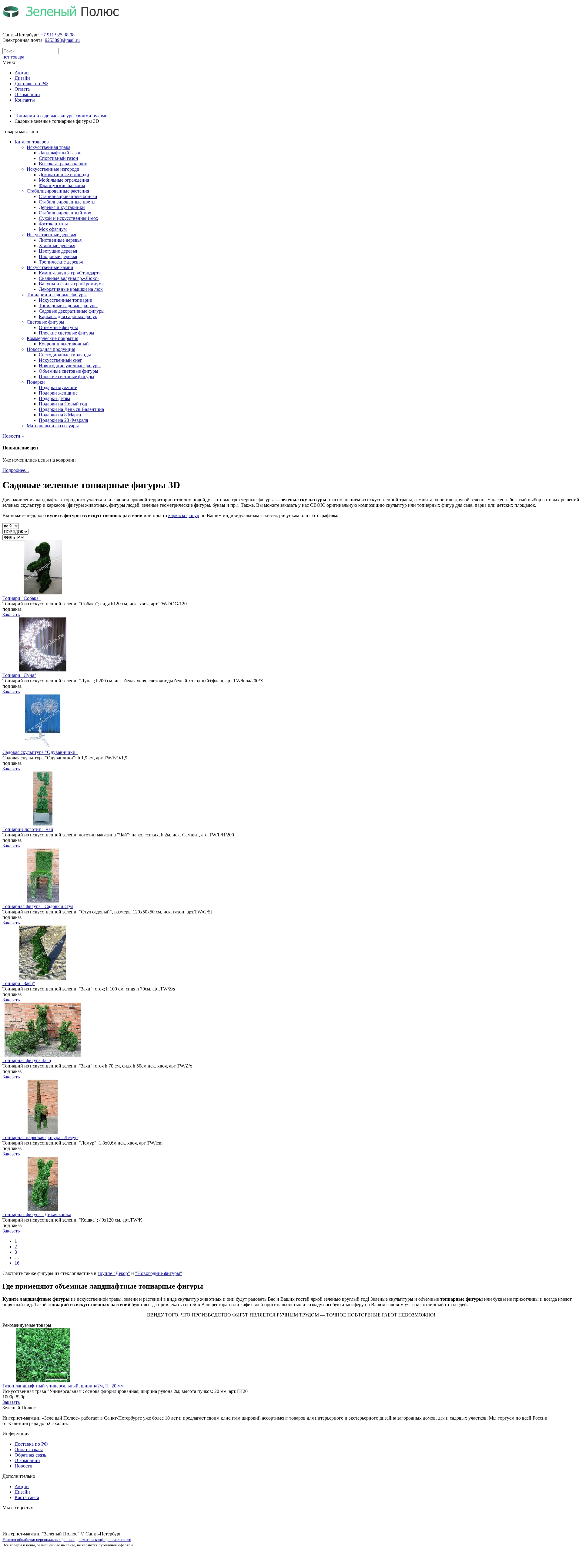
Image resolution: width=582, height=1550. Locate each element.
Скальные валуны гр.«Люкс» (69, 278)
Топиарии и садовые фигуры (57, 294)
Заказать (11, 614)
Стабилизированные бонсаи (68, 196)
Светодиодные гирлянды (65, 354)
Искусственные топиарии (65, 300)
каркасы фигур (183, 515)
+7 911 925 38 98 (58, 34)
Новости (23, 1465)
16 (17, 1263)
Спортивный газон (58, 158)
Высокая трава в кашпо (63, 163)
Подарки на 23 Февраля (63, 420)
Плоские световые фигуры (66, 332)
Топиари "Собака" (21, 598)
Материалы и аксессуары (53, 425)
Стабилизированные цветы (67, 201)
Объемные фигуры (58, 327)
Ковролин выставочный (64, 343)
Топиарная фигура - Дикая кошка (36, 1214)
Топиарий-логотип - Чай (27, 829)
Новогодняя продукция (51, 349)
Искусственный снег (60, 360)
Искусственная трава (48, 147)
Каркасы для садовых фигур (68, 316)
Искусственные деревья (51, 234)
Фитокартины (53, 223)
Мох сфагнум (53, 229)
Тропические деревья (61, 261)
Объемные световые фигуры (68, 371)
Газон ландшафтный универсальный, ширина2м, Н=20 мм (63, 1385)
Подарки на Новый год (63, 403)
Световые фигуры (45, 321)
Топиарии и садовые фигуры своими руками (61, 115)
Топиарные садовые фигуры (68, 305)
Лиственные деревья (60, 240)
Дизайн (22, 78)
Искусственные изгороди (53, 169)
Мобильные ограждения (64, 180)
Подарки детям (54, 398)
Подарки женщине (58, 392)
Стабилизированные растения (58, 190)
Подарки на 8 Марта (60, 414)
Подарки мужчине (58, 387)
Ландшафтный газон (60, 152)
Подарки (36, 382)
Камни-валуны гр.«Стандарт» (70, 272)
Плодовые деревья (58, 256)
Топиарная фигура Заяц (26, 1060)
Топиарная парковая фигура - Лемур (40, 1137)
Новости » (13, 436)
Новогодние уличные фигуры (70, 365)
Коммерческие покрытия (52, 338)
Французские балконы (62, 185)
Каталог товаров (32, 141)
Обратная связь (30, 1455)
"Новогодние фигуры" (158, 1273)
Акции (22, 72)
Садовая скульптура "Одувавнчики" (40, 752)
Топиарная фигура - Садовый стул (37, 906)
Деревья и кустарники (62, 207)
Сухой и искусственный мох (68, 218)
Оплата (22, 89)
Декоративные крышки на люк (71, 289)
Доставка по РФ (31, 83)
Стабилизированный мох (65, 212)
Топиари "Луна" (19, 675)
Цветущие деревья (58, 251)
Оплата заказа (29, 1449)
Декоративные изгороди (64, 174)
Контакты (25, 100)
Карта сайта (27, 1497)
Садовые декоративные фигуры (72, 311)
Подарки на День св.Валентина (71, 409)
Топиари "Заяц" (18, 983)
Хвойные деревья (57, 245)
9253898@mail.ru (62, 40)
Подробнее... (15, 470)
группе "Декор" (114, 1273)
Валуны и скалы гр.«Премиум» (71, 283)
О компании (27, 94)
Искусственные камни (50, 267)
